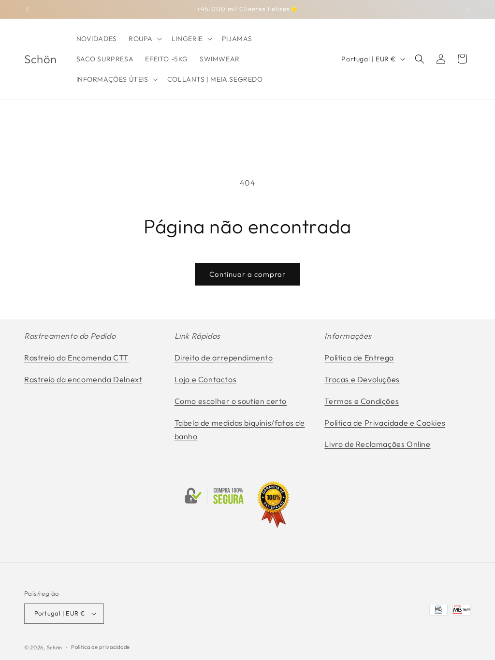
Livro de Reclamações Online (377, 444)
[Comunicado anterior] (27, 9)
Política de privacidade (100, 647)
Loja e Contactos (206, 379)
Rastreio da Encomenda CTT (76, 357)
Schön (55, 647)
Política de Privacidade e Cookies (384, 423)
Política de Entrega (358, 357)
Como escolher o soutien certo (231, 401)
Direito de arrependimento (224, 357)
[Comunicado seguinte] (467, 9)
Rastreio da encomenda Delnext (83, 379)
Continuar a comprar (247, 274)
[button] (144, 39)
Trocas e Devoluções (361, 379)
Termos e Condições (361, 401)
